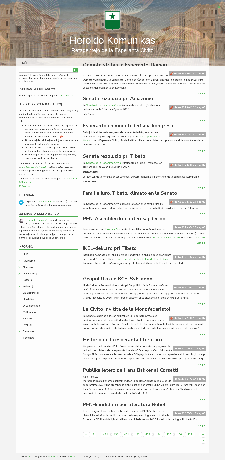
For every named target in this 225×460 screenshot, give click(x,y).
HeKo (26, 254)
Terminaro (28, 338)
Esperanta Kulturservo (37, 220)
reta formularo (66, 95)
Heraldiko (28, 299)
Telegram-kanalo (46, 201)
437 (190, 434)
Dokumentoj (30, 273)
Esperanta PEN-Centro (166, 237)
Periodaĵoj (28, 331)
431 (127, 434)
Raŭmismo (29, 261)
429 (106, 434)
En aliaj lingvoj (31, 293)
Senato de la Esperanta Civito (103, 105)
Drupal (73, 456)
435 (169, 434)
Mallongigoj (29, 312)
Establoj (27, 280)
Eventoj (27, 325)
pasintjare (199, 237)
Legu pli (201, 93)
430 (116, 434)
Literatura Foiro (112, 229)
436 (180, 434)
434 (159, 434)
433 (149, 435)
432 (138, 434)
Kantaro (27, 318)
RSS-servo (24, 186)
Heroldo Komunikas (112, 40)
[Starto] (112, 20)
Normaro (28, 267)
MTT (31, 456)
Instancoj (28, 286)
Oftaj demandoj (31, 305)
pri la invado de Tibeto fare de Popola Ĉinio (143, 259)
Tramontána (52, 456)
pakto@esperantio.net (34, 166)
